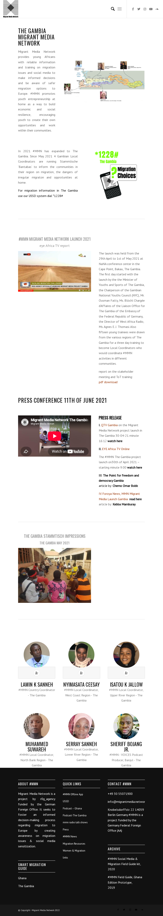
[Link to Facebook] (133, 9)
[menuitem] (111, 9)
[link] (109, 425)
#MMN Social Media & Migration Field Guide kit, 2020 (124, 864)
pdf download (108, 382)
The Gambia (26, 886)
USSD (66, 801)
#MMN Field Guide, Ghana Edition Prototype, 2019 (125, 882)
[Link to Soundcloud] (157, 9)
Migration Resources (74, 843)
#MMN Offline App (73, 794)
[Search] (111, 9)
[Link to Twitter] (139, 9)
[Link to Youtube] (151, 9)
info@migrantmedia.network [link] (127, 802)
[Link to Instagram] (145, 9)
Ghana (22, 878)
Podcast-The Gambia (74, 815)
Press (66, 829)
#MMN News (70, 836)
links (65, 857)
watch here (115, 441)
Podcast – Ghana (72, 808)
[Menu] (119, 9)
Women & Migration (74, 850)
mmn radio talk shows (75, 822)
